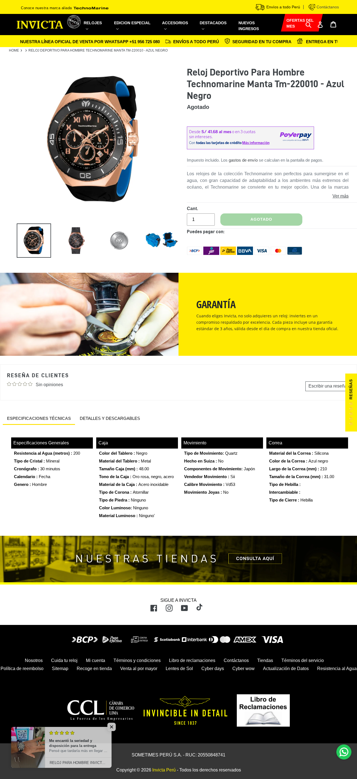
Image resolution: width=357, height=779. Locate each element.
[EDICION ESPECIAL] (135, 28)
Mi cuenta (95, 660)
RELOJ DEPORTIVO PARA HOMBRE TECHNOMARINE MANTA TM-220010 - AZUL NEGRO (98, 50)
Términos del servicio (302, 660)
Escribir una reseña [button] (327, 386)
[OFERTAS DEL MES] (281, 22)
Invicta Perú (164, 770)
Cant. (192, 208)
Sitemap (60, 668)
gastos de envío (243, 160)
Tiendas (265, 660)
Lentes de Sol (179, 668)
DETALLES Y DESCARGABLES (110, 418)
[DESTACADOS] (215, 28)
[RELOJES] (95, 28)
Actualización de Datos (286, 668)
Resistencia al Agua (337, 668)
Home (14, 50)
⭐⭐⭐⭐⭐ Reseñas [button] (351, 402)
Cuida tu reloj (64, 660)
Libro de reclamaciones (192, 660)
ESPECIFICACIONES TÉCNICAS (39, 418)
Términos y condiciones (137, 660)
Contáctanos (327, 7)
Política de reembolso (22, 668)
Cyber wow (243, 668)
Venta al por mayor (138, 668)
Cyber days (212, 668)
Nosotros (34, 660)
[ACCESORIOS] (177, 28)
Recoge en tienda (94, 668)
